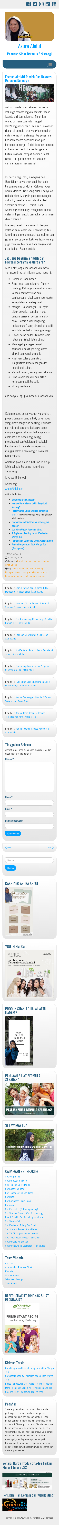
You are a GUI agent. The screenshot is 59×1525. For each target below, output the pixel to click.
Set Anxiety (10, 1205)
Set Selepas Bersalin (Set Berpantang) (24, 1213)
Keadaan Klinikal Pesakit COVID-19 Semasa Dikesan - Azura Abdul (27, 605)
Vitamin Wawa (12, 1275)
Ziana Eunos (11, 1283)
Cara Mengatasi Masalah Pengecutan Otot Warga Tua (29, 1370)
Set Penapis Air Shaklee (16, 1241)
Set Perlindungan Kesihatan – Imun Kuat (25, 1245)
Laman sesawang (14, 820)
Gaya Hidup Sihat (25, 561)
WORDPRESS (48, 1518)
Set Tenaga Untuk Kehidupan (19, 1193)
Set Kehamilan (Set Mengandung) (21, 1209)
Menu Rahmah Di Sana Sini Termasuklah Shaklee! (28, 1387)
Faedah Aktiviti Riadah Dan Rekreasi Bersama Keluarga (28, 78)
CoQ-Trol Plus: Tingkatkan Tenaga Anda (24, 1392)
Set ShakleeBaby (13, 1221)
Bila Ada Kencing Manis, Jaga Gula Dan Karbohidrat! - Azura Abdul (29, 621)
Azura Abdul (29, 46)
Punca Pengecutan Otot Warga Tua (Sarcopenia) (29, 1383)
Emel (8, 809)
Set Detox (10, 1197)
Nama (9, 797)
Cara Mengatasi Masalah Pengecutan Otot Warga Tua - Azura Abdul (28, 668)
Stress (14, 564)
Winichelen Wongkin (15, 1279)
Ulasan (9, 759)
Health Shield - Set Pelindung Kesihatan (24, 1217)
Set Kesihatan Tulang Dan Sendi (20, 1225)
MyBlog (37, 561)
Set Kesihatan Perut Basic (18, 1201)
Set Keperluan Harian (15, 1189)
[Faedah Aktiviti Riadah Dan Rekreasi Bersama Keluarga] (29, 93)
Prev (9, 847)
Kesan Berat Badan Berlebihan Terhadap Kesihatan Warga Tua (25, 714)
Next (50, 847)
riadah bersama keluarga (34, 576)
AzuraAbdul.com (14, 488)
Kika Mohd (10, 1271)
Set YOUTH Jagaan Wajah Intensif (21, 1233)
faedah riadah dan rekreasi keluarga (28, 568)
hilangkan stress (12, 572)
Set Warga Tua (12, 1176)
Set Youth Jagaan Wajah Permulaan (22, 1237)
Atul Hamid (10, 1263)
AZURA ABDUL (26, 1518)
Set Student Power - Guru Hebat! (21, 1229)
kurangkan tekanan (30, 572)
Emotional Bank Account (23, 499)
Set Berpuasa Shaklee (16, 1180)
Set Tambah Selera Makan (17, 1184)
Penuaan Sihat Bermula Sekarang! (29, 53)
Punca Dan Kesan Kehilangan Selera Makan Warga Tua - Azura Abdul (27, 683)
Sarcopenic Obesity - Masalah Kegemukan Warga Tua (29, 1377)
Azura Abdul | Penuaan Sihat (18, 1267)
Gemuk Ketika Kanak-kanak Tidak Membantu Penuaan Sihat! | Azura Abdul (26, 589)
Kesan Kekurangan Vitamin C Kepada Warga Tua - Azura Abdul (28, 699)
